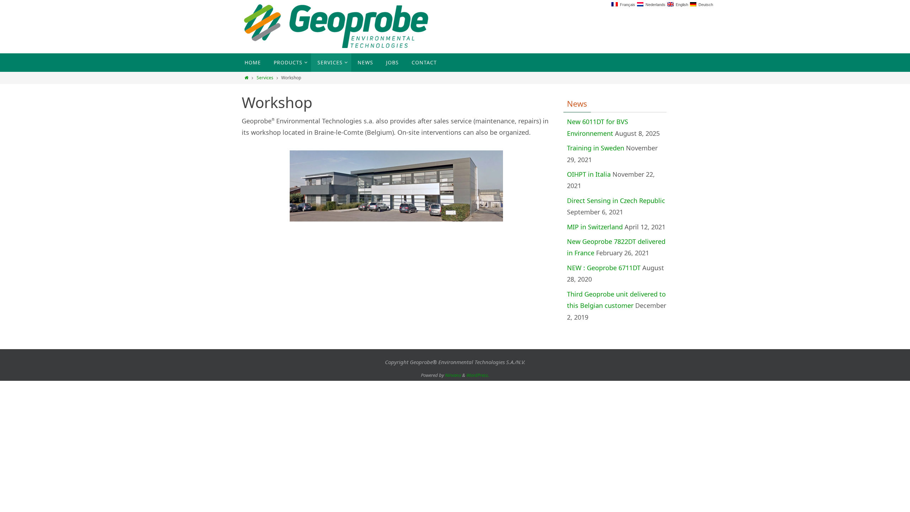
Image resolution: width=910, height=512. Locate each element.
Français (626, 4)
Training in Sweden (595, 148)
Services (265, 78)
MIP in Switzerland (595, 227)
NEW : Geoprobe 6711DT (604, 267)
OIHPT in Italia (589, 174)
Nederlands (654, 4)
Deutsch (704, 4)
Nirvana (453, 375)
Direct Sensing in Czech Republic (616, 200)
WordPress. (477, 375)
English (681, 4)
